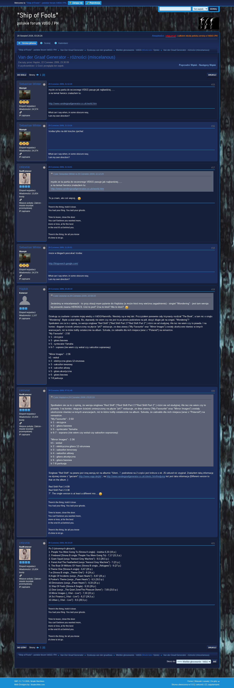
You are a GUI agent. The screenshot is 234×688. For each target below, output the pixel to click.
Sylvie (156, 50)
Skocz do (171, 661)
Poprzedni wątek (188, 65)
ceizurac (24, 167)
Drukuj (212, 75)
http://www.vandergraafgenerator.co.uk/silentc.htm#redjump (136, 476)
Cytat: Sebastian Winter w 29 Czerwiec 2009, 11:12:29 (78, 174)
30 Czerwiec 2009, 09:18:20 (60, 543)
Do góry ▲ (215, 681)
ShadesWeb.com (37, 685)
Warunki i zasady (202, 681)
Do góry (21, 648)
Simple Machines (37, 681)
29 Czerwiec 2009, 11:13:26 (60, 125)
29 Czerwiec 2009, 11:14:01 (60, 167)
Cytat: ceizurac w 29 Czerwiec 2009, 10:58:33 (74, 296)
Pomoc (190, 681)
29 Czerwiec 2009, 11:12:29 (60, 84)
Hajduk (23, 288)
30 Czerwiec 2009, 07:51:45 (60, 390)
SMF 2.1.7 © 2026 (21, 681)
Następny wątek (207, 65)
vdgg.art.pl (170, 36)
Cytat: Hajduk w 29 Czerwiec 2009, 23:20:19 (74, 397)
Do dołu (21, 75)
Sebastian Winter (30, 84)
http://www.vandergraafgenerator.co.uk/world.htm (73, 103)
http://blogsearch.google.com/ (63, 263)
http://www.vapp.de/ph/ (90, 476)
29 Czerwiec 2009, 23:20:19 (60, 289)
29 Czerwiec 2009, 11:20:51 (60, 247)
